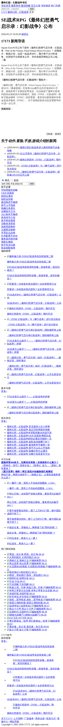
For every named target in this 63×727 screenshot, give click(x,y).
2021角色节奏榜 (9, 214)
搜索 (32, 9)
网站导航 (14, 721)
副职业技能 (7, 199)
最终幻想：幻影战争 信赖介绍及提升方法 (28, 454)
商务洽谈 (40, 718)
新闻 (16, 180)
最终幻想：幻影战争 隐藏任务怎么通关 (27, 451)
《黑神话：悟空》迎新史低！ (16, 465)
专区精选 (45, 5)
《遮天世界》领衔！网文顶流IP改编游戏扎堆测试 (27, 471)
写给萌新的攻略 (9, 190)
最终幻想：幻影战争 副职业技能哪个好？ (28, 442)
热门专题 (55, 5)
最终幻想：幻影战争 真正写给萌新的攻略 (28, 429)
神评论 (24, 34)
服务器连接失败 (9, 239)
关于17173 (6, 718)
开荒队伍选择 (8, 232)
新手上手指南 (8, 205)
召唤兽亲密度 (8, 223)
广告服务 (29, 718)
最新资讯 (16, 5)
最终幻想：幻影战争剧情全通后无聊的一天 (29, 438)
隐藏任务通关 (8, 208)
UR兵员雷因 (7, 193)
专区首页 (6, 5)
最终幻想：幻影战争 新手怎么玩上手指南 (28, 448)
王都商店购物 (8, 229)
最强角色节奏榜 (9, 202)
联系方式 (51, 718)
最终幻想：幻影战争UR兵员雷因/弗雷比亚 (29, 435)
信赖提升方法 (8, 211)
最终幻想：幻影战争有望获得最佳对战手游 (29, 432)
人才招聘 (18, 718)
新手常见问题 (8, 245)
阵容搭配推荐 (8, 248)
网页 (7, 180)
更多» (4, 391)
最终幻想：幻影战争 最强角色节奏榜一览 (28, 445)
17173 (4, 12)
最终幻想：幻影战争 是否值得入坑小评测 (28, 426)
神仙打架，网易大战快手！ (15, 474)
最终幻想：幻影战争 (18, 12)
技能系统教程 (8, 226)
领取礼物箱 (7, 242)
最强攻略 (25, 5)
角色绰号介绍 (8, 217)
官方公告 (35, 5)
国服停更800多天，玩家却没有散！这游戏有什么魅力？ (30, 462)
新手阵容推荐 (8, 220)
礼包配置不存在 (9, 235)
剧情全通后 (7, 196)
